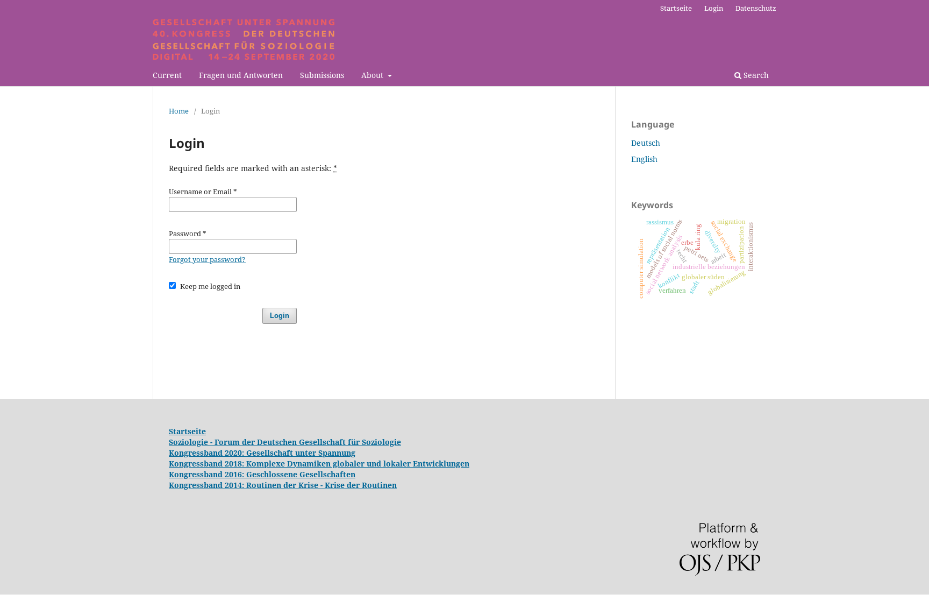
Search (755, 75)
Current (167, 75)
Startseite (676, 8)
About (373, 75)
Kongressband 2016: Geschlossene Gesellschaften (262, 474)
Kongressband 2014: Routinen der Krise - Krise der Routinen (283, 485)
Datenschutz (755, 8)
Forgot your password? (207, 259)
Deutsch (645, 143)
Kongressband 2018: (207, 463)
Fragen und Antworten (241, 75)
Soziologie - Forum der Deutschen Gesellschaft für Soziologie (285, 442)
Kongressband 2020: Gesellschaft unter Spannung (262, 453)
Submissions (322, 75)
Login (713, 8)
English (644, 159)
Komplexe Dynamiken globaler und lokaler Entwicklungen (357, 463)
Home (179, 111)
